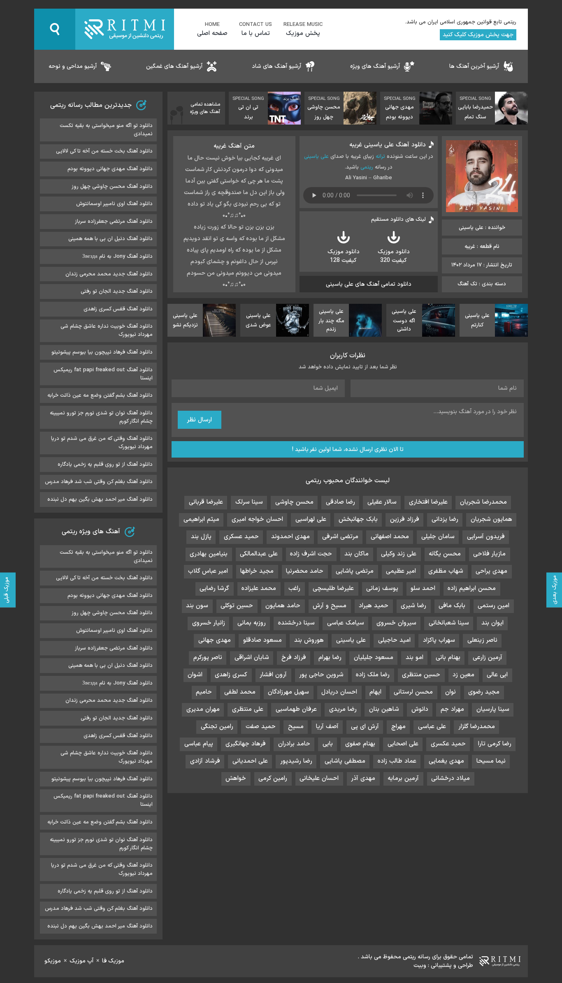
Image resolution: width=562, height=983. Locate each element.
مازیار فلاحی (489, 554)
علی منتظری (247, 709)
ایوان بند (492, 623)
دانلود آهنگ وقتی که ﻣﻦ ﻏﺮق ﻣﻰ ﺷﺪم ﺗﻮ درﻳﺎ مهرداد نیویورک (102, 443)
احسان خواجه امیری (257, 519)
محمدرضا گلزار (476, 726)
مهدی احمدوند (290, 536)
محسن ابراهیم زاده (472, 588)
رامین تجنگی (217, 726)
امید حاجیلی (394, 640)
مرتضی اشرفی (340, 536)
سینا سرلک (249, 502)
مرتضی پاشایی (355, 571)
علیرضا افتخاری (428, 502)
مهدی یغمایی (446, 761)
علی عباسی (432, 726)
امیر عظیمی (401, 571)
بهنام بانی (448, 657)
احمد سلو (423, 588)
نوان (450, 692)
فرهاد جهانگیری (245, 744)
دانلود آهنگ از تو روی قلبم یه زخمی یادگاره (105, 464)
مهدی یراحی (491, 571)
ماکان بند (356, 554)
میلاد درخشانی (450, 778)
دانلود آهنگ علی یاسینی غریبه (387, 145)
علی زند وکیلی (398, 554)
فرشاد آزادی (205, 761)
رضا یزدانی (445, 519)
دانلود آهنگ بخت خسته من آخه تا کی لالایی (104, 151)
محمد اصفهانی (390, 536)
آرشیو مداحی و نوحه (73, 66)
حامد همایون (282, 606)
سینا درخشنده (296, 623)
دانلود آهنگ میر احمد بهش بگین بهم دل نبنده (100, 499)
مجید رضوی (483, 692)
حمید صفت (261, 726)
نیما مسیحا (491, 761)
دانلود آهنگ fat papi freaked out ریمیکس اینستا (103, 374)
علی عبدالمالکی (259, 554)
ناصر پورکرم (207, 657)
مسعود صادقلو (262, 640)
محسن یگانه (445, 554)
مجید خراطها (257, 571)
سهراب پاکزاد (439, 640)
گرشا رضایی (214, 588)
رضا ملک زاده (373, 675)
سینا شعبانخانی (449, 623)
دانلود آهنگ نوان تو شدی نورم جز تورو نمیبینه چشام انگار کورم (101, 417)
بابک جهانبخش (358, 519)
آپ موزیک (81, 961)
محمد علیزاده (259, 588)
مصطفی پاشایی (345, 761)
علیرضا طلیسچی (333, 588)
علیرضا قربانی (206, 502)
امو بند (414, 657)
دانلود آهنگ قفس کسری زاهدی (118, 309)
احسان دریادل (339, 692)
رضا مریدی (343, 709)
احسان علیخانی (319, 778)
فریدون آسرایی (486, 536)
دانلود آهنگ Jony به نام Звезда (117, 256)
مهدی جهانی (214, 640)
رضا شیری (413, 606)
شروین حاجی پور (321, 675)
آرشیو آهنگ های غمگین (174, 66)
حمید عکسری (448, 744)
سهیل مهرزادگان (288, 692)
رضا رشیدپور (296, 761)
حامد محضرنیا (304, 571)
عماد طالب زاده (397, 761)
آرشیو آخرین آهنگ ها (474, 66)
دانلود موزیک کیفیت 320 (394, 256)
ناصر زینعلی (482, 640)
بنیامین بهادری (209, 554)
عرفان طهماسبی (296, 709)
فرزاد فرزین (404, 519)
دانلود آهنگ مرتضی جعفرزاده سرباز (114, 221)
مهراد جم (452, 709)
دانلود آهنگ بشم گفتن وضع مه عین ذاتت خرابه (100, 395)
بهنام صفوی (360, 744)
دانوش (419, 709)
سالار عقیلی (382, 502)
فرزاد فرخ (293, 657)
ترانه (380, 157)
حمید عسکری (241, 536)
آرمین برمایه (403, 778)
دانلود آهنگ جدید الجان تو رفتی (117, 291)
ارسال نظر (199, 420)
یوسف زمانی (382, 588)
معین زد (463, 675)
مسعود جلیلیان (373, 657)
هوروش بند (309, 640)
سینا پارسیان (492, 709)
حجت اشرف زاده (311, 554)
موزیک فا (113, 961)
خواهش (235, 778)
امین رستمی (493, 606)
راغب (294, 588)
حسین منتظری (421, 675)
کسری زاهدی (231, 675)
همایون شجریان (491, 519)
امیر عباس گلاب (208, 571)
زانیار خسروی (208, 623)
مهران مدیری (203, 709)
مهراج (398, 726)
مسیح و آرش (329, 606)
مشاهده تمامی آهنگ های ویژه (205, 108)
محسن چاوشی (294, 502)
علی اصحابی (403, 744)
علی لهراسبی (310, 519)
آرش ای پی (365, 726)
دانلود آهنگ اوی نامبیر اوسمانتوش (114, 204)
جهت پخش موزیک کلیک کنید (478, 34)
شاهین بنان (384, 709)
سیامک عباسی (345, 623)
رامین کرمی (272, 778)
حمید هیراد (373, 606)
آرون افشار (273, 675)
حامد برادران (294, 744)
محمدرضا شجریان (483, 502)
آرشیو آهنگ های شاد (276, 66)
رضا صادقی (340, 502)
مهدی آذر (363, 778)
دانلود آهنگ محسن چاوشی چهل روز (112, 187)
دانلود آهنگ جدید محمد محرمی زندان (109, 274)
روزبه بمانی (251, 623)
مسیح (296, 726)
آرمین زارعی (487, 657)
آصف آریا (327, 726)
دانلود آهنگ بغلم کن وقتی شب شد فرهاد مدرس (99, 482)
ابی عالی (497, 675)
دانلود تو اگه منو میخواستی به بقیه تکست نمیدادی (106, 130)
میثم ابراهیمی (201, 519)
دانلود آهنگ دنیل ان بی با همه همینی (110, 239)
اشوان (195, 675)
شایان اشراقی (252, 657)
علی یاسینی (316, 157)
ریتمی (366, 167)
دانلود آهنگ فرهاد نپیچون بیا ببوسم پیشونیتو (102, 352)
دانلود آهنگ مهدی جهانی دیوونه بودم (110, 169)
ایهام (375, 692)
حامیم (204, 692)
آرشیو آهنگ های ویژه (375, 66)
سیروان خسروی (396, 623)
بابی (328, 744)
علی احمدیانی (250, 761)
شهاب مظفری (445, 571)
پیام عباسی (198, 744)
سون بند (197, 606)
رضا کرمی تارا (494, 744)
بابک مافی (452, 606)
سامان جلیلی (438, 536)
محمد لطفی (239, 692)
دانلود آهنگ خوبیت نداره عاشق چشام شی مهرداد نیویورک (106, 330)
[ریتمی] (124, 29)
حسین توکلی (237, 606)
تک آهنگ (467, 284)
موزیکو (52, 961)
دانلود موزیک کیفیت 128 (343, 256)
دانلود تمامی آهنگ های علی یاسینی (368, 284)
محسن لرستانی (413, 692)
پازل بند (201, 536)
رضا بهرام (329, 657)
